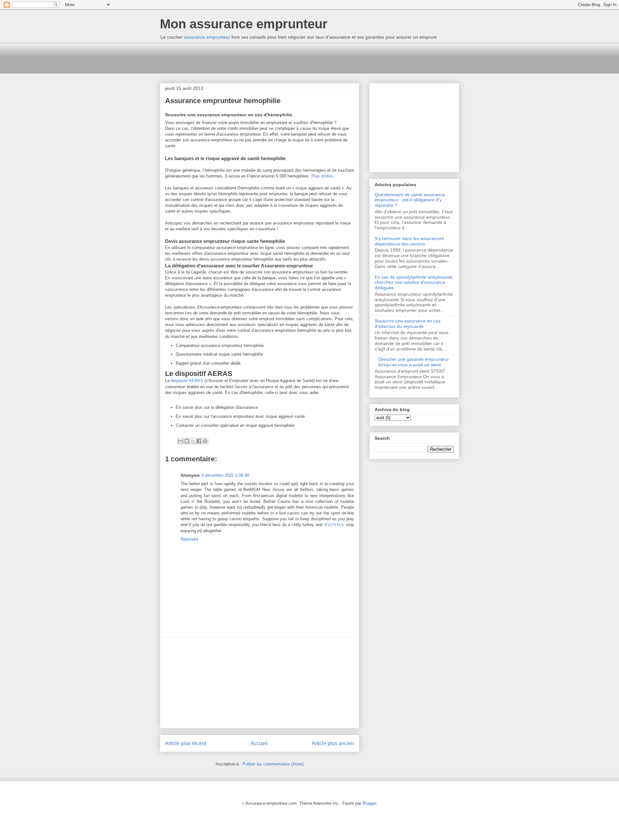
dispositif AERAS (187, 380)
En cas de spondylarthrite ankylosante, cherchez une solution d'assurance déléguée (414, 282)
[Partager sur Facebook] (199, 441)
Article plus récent (185, 743)
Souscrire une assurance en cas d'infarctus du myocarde (407, 323)
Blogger (369, 803)
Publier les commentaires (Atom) (273, 764)
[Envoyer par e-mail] (180, 441)
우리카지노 (334, 524)
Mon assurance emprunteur (244, 24)
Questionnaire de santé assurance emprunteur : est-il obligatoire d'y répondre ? (410, 200)
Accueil (259, 743)
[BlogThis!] (186, 441)
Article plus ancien (333, 743)
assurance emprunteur (207, 37)
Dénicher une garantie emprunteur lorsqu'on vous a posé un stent (413, 362)
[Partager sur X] (193, 441)
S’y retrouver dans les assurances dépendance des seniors (409, 241)
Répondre (189, 539)
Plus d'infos (322, 176)
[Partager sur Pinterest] (205, 441)
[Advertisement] (277, 57)
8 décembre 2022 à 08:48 (225, 475)
